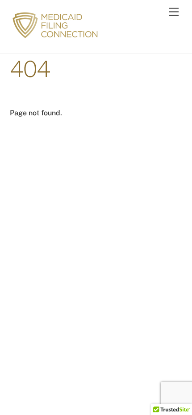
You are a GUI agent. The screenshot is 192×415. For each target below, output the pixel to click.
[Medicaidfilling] (57, 37)
